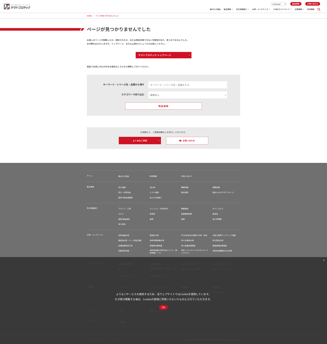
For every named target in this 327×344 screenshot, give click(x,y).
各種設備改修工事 (125, 245)
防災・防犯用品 (124, 192)
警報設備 (184, 187)
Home (89, 16)
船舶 (183, 219)
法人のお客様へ (156, 197)
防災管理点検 (218, 240)
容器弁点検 (154, 235)
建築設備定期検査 (220, 245)
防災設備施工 (241, 9)
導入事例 (121, 224)
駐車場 (152, 214)
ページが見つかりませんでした (107, 16)
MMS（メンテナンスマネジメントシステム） (194, 251)
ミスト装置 (154, 192)
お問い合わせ (186, 176)
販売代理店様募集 (125, 197)
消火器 (152, 187)
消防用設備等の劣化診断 (222, 251)
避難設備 (216, 187)
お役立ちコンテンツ (281, 9)
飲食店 (215, 214)
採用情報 (310, 9)
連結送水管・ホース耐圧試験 (129, 240)
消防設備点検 (123, 235)
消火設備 (121, 187)
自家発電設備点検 (157, 240)
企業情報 (298, 9)
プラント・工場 (124, 208)
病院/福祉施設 (124, 219)
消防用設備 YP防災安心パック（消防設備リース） (163, 251)
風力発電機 (217, 219)
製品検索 (184, 192)
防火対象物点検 (187, 240)
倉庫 (151, 219)
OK (163, 307)
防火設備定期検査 (188, 245)
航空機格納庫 (186, 214)
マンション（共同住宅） (159, 208)
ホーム (89, 175)
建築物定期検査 (156, 245)
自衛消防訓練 (123, 251)
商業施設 (184, 208)
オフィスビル (218, 208)
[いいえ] (324, 260)
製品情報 (227, 9)
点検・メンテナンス (260, 9)
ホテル (121, 214)
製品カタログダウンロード (223, 192)
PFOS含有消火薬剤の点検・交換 (194, 235)
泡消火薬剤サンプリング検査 (224, 235)
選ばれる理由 (215, 9)
